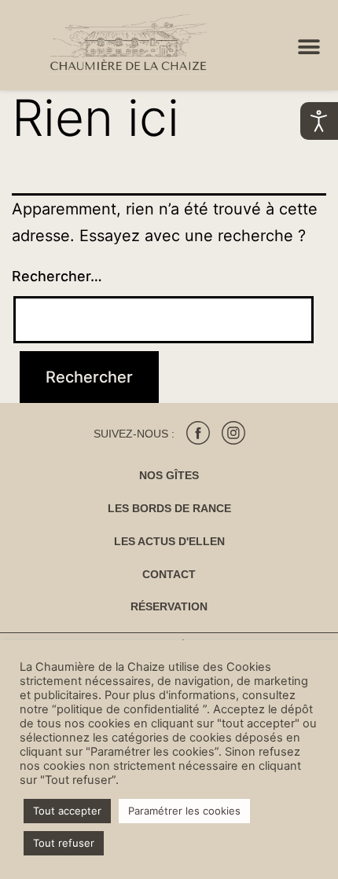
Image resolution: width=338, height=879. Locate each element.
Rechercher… (57, 276)
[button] (308, 47)
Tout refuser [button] (63, 843)
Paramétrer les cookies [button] (184, 810)
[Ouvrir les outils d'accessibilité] (319, 121)
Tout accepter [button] (67, 810)
